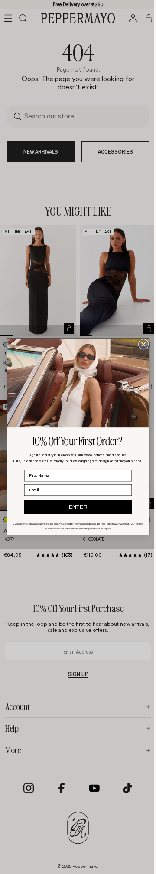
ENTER (76, 507)
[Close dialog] (141, 344)
